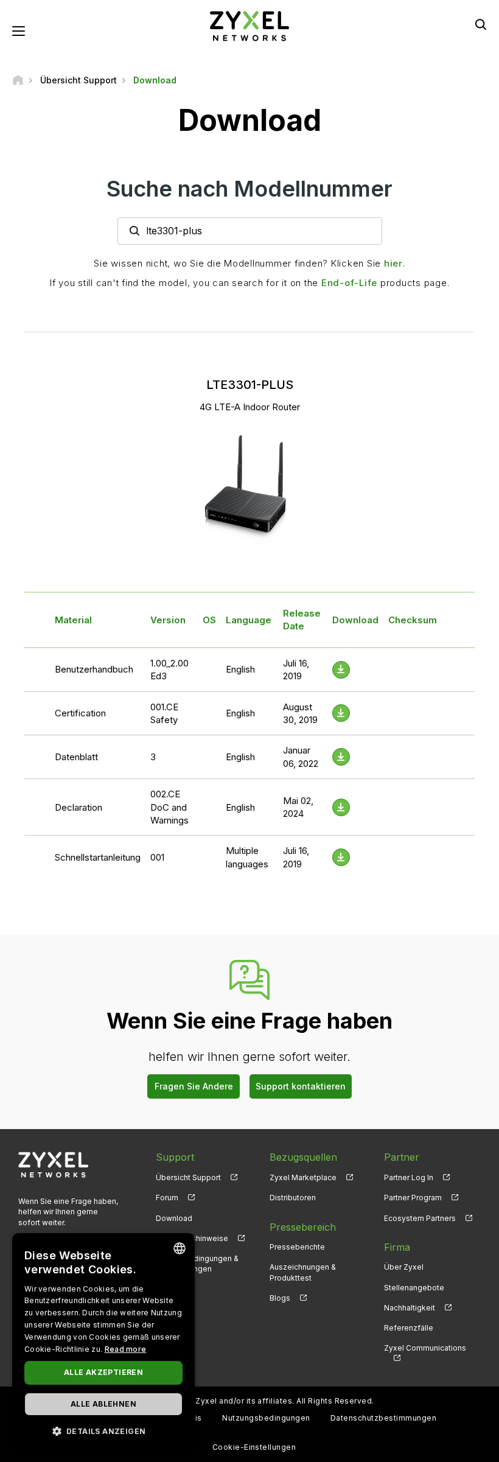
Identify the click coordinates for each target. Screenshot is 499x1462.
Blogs (280, 1298)
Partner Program (413, 1197)
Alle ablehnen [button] (103, 1403)
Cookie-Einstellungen (254, 1447)
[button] (103, 1431)
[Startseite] (18, 80)
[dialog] (103, 1341)
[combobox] (179, 1248)
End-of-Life (349, 283)
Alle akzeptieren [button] (103, 1372)
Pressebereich (303, 1227)
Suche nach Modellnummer (249, 188)
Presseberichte (297, 1246)
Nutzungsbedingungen (266, 1417)
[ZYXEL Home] (249, 25)
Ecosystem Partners (420, 1218)
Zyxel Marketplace (303, 1177)
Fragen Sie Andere (194, 1086)
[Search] (481, 24)
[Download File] (341, 670)
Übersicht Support (188, 1177)
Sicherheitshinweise (192, 1238)
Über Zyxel (404, 1266)
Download (174, 1218)
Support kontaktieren (301, 1086)
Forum (167, 1197)
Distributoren (293, 1197)
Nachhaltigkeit (409, 1307)
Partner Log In (408, 1177)
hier (393, 263)
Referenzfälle (408, 1327)
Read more (126, 1349)
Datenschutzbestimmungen (383, 1417)
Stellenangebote (414, 1287)
